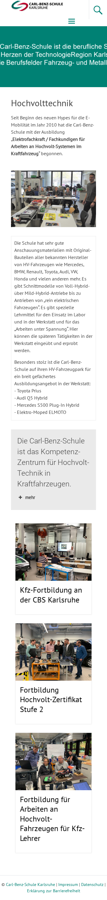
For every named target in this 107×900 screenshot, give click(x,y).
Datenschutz (92, 884)
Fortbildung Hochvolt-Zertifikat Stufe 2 (51, 699)
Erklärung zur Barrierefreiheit (53, 890)
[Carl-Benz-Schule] (32, 5)
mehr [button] (30, 497)
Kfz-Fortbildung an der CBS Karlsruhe (51, 595)
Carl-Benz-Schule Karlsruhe (30, 884)
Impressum (68, 884)
